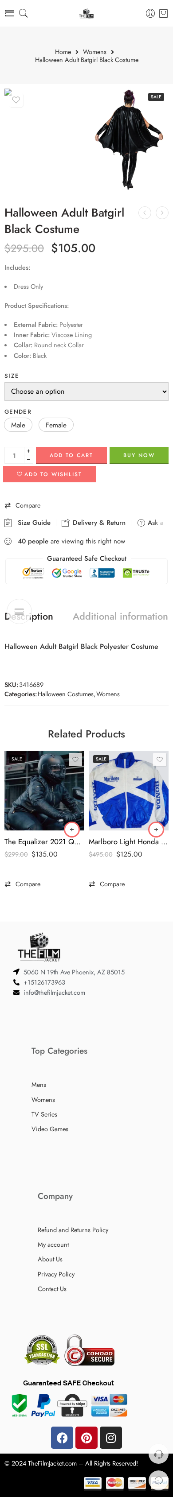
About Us (50, 1259)
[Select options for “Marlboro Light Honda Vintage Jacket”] (156, 830)
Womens (94, 52)
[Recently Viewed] (159, 1480)
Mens (38, 1084)
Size (11, 376)
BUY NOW (139, 455)
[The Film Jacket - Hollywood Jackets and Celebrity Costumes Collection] (86, 13)
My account (53, 1244)
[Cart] (163, 13)
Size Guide (32, 522)
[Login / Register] (150, 13)
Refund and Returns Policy (73, 1229)
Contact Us (52, 1288)
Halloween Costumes (66, 693)
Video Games (49, 1128)
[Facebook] (62, 1438)
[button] (18, 424)
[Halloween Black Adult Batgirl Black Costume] (129, 139)
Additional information (120, 616)
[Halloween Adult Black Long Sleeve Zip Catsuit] (162, 212)
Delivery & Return (98, 522)
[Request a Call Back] (159, 1454)
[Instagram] (111, 1438)
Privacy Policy (56, 1274)
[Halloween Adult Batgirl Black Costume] (44, 140)
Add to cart (71, 455)
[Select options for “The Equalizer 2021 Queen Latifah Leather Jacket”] (72, 830)
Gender (17, 412)
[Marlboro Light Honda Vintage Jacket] (129, 790)
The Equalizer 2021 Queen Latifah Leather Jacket (44, 841)
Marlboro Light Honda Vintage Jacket (129, 841)
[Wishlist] (16, 100)
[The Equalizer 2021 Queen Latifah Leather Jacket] (44, 790)
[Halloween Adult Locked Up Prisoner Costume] (144, 212)
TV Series (44, 1114)
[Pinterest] (86, 1438)
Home (63, 52)
